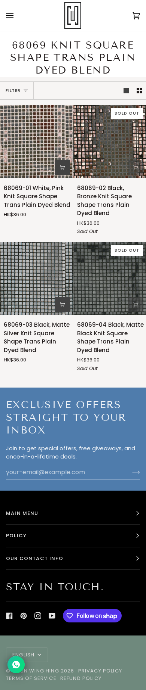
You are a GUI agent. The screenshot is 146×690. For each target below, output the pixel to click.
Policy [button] (16, 535)
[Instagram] (37, 615)
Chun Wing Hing (35, 670)
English (24, 654)
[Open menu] (17, 15)
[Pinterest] (23, 615)
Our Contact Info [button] (34, 558)
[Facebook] (9, 615)
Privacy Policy (100, 670)
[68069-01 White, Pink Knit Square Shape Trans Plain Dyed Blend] (36, 141)
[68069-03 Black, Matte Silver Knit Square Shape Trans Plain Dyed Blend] (36, 278)
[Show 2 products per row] (139, 91)
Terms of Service (31, 678)
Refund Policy (80, 678)
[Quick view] (62, 167)
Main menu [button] (22, 513)
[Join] (130, 472)
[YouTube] (52, 615)
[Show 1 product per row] (126, 91)
